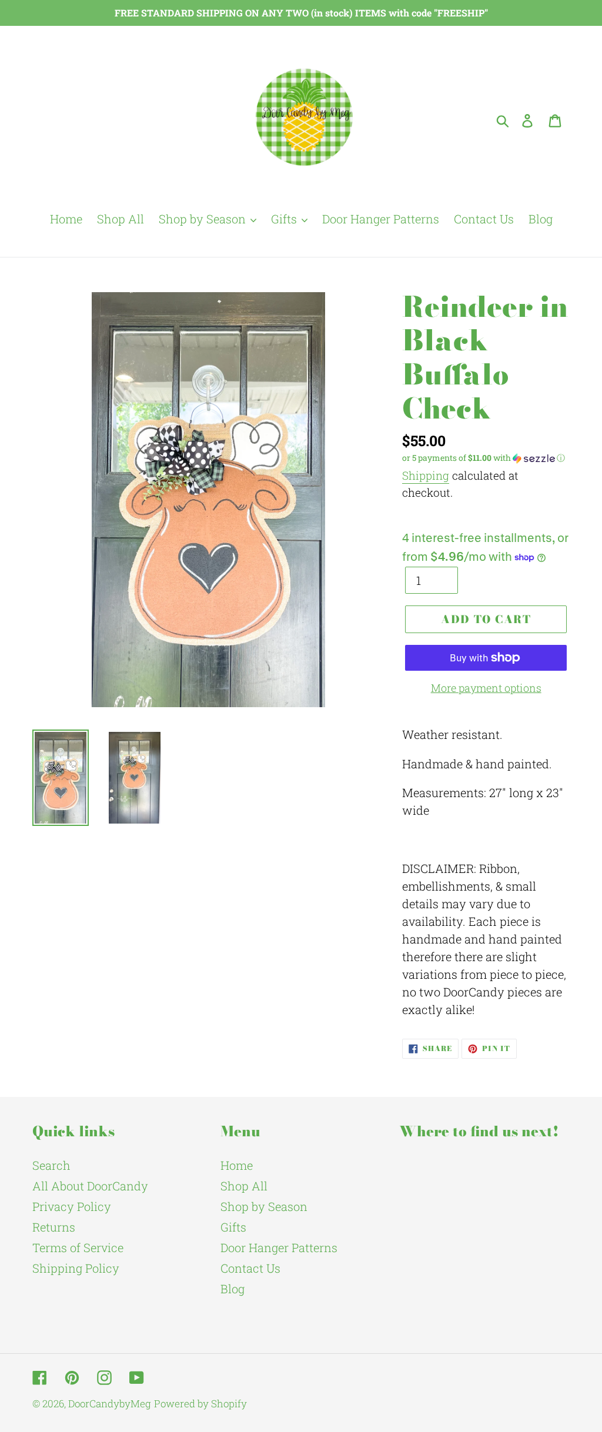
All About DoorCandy (90, 1185)
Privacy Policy (71, 1206)
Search (51, 1165)
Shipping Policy (75, 1268)
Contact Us (250, 1268)
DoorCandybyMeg (109, 1403)
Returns (53, 1226)
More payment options (486, 688)
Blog (232, 1288)
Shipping (425, 475)
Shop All (243, 1185)
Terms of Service (77, 1247)
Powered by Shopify (200, 1403)
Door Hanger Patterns (278, 1247)
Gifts (233, 1226)
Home (236, 1165)
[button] (486, 458)
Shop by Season (263, 1206)
